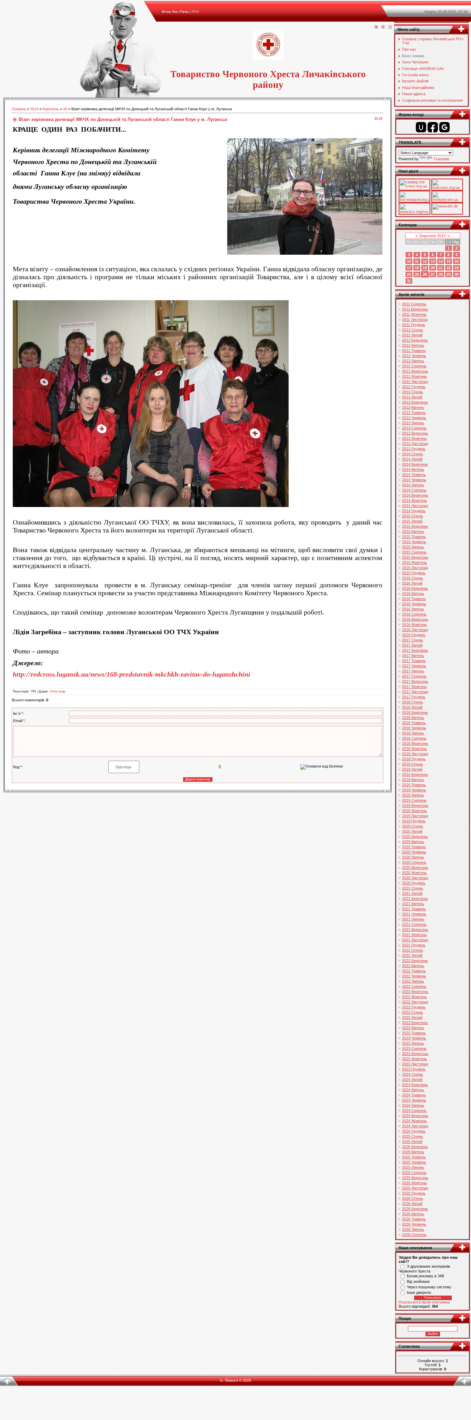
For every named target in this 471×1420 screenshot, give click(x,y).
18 (417, 268)
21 (441, 268)
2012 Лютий (412, 335)
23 (456, 268)
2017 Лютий (412, 645)
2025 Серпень (414, 1172)
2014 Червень (414, 480)
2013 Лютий (412, 397)
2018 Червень (414, 728)
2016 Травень (414, 599)
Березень (50, 109)
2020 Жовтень (414, 873)
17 (409, 268)
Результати (408, 1302)
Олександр (58, 691)
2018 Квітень (413, 718)
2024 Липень (413, 1105)
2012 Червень (414, 356)
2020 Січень (412, 826)
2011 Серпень (414, 304)
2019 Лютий (412, 769)
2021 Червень (414, 914)
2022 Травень (414, 971)
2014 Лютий (412, 459)
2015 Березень (415, 526)
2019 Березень (415, 774)
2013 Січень (412, 392)
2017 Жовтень (414, 686)
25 (417, 274)
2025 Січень (412, 1136)
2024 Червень (414, 1100)
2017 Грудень (413, 697)
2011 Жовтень (414, 314)
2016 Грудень (413, 635)
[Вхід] (390, 27)
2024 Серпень (414, 1110)
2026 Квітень (413, 1214)
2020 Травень (414, 847)
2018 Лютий (412, 707)
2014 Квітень (413, 469)
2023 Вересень (415, 1054)
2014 (34, 109)
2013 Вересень (415, 433)
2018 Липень (413, 733)
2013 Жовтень (414, 438)
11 (417, 261)
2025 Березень (415, 1147)
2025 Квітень (413, 1152)
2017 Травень (414, 661)
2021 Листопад (415, 940)
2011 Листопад (415, 319)
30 (456, 274)
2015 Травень (414, 537)
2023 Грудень (413, 1069)
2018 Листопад (415, 754)
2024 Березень (415, 1085)
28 (441, 274)
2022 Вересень (415, 992)
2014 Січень (412, 454)
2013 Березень (415, 402)
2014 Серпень (414, 490)
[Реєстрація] (383, 27)
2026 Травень (414, 1219)
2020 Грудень (413, 883)
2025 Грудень (413, 1193)
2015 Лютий (412, 521)
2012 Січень (412, 330)
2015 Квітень (413, 531)
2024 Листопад (415, 1126)
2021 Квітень (413, 904)
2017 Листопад (415, 692)
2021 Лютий (412, 893)
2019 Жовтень (414, 811)
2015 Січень (412, 516)
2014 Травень (414, 475)
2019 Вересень (415, 805)
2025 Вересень (415, 1178)
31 (409, 281)
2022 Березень (415, 960)
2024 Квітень (413, 1090)
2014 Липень (413, 485)
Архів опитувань (435, 1302)
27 (433, 274)
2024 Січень (412, 1074)
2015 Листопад (415, 568)
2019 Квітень (413, 780)
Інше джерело (419, 1292)
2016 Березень (415, 588)
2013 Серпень (414, 428)
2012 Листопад (415, 381)
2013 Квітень (413, 407)
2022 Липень (413, 981)
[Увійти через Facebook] (433, 127)
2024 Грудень (413, 1131)
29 (449, 274)
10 (409, 261)
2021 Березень (415, 898)
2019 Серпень (414, 800)
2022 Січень (412, 950)
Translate (441, 159)
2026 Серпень (414, 1235)
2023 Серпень (414, 1048)
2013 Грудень (413, 449)
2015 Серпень (414, 552)
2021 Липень (413, 919)
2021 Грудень (413, 945)
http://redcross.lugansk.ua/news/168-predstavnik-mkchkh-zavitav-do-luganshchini (131, 674)
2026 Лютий (412, 1203)
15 (449, 261)
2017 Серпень (414, 676)
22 (449, 268)
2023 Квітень (413, 1028)
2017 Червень (414, 666)
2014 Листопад (415, 506)
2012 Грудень (413, 387)
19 (425, 268)
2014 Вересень (415, 495)
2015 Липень (413, 547)
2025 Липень (413, 1167)
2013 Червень (414, 418)
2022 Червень (414, 976)
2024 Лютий (412, 1079)
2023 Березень (415, 1023)
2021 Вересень (415, 929)
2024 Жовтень (414, 1121)
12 (425, 261)
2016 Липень (413, 609)
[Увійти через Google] (444, 127)
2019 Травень (414, 785)
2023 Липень (413, 1043)
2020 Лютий (412, 831)
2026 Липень (413, 1229)
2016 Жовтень (414, 624)
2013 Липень (413, 423)
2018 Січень (412, 702)
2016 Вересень (415, 619)
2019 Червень (414, 790)
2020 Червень (414, 852)
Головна (19, 109)
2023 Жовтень (414, 1059)
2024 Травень (414, 1095)
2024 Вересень (415, 1116)
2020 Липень (413, 857)
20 (433, 268)
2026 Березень (415, 1209)
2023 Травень (414, 1033)
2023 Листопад (415, 1064)
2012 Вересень (415, 371)
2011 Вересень (415, 309)
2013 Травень (414, 412)
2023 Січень (412, 1012)
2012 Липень (413, 361)
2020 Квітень (413, 842)
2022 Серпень (414, 986)
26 (65, 109)
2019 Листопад (415, 816)
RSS (195, 11)
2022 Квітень (413, 966)
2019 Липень (413, 795)
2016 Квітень (413, 593)
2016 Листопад (415, 630)
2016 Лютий (412, 583)
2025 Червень (414, 1162)
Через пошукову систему (429, 1287)
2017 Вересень (415, 681)
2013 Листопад (415, 444)
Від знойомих (418, 1281)
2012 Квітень (413, 345)
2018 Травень (414, 723)
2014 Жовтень (414, 500)
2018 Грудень (413, 759)
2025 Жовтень (414, 1183)
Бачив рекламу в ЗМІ (425, 1276)
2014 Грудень (413, 511)
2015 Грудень (413, 573)
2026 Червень (414, 1224)
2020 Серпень (414, 862)
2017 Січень (412, 640)
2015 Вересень (415, 557)
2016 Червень (414, 604)
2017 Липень (413, 671)
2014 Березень (415, 464)
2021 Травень (414, 909)
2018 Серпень (414, 738)
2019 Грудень (413, 821)
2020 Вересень (415, 867)
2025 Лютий (412, 1141)
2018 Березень (415, 712)
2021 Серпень (414, 924)
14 (441, 261)
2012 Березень (415, 340)
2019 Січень (412, 764)
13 (433, 261)
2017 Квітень (413, 655)
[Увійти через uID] (421, 127)
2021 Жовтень (414, 935)
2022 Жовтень (414, 997)
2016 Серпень (414, 614)
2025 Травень (414, 1157)
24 (409, 274)
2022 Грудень (413, 1007)
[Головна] (376, 27)
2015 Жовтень (414, 562)
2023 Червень (414, 1038)
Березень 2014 (432, 236)
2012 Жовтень (414, 376)
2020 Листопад (415, 878)
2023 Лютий (412, 1017)
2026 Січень (412, 1198)
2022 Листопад (415, 1002)
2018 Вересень (415, 743)
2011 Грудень (413, 325)
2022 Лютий (412, 955)
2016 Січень (412, 578)
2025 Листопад (415, 1188)
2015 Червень (414, 542)
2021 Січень (412, 888)
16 (456, 261)
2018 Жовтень (414, 749)
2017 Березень (415, 650)
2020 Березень (415, 836)
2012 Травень (414, 350)
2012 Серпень (414, 366)
